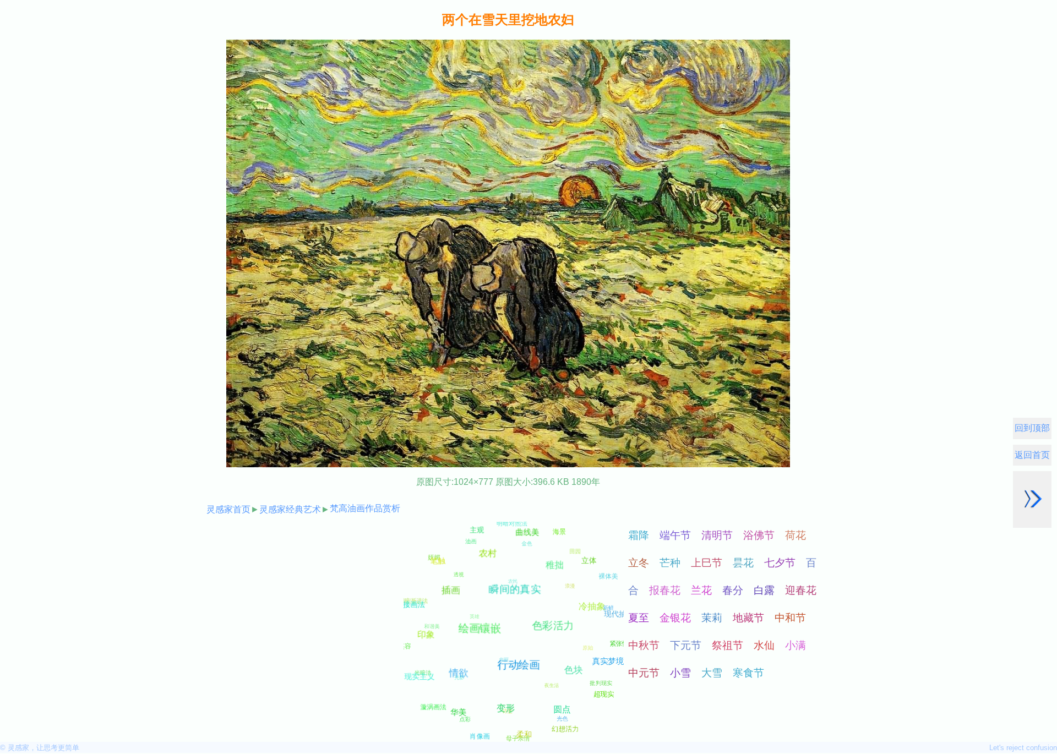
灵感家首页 (228, 509)
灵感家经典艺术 (290, 509)
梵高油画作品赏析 (365, 508)
